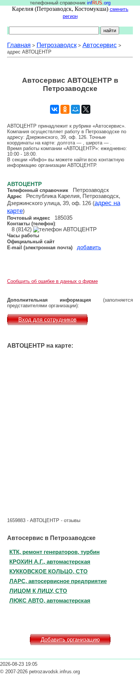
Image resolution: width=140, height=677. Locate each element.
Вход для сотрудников (47, 320)
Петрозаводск (57, 45)
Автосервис (100, 45)
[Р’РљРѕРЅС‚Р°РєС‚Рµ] (54, 109)
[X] (85, 109)
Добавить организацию (70, 640)
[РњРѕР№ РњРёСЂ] (75, 109)
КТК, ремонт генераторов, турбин (54, 552)
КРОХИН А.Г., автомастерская (49, 561)
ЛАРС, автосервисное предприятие (58, 581)
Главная (19, 45)
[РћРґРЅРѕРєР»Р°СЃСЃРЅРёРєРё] (64, 109)
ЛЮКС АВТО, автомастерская (49, 600)
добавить (89, 247)
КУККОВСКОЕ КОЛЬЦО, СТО (48, 571)
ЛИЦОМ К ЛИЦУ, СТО (38, 591)
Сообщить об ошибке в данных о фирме (52, 281)
